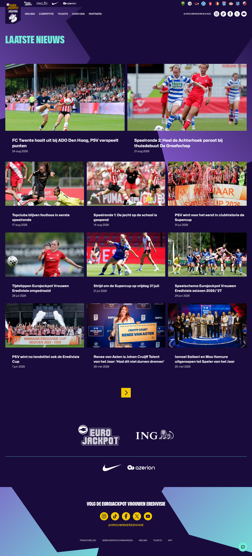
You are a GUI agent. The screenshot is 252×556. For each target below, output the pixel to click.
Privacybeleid (88, 540)
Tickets (63, 13)
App (170, 540)
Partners (95, 13)
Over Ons (78, 13)
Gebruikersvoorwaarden (117, 540)
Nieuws (30, 13)
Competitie (46, 13)
